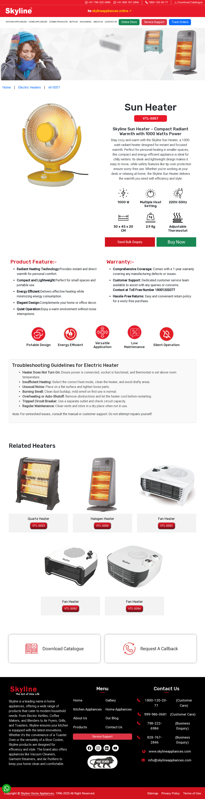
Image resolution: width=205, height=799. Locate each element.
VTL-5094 (134, 608)
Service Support (154, 22)
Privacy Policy (170, 793)
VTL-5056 (102, 525)
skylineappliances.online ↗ (91, 11)
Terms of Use (192, 793)
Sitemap (152, 793)
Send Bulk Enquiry (130, 242)
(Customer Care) (168, 702)
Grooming (85, 22)
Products (80, 727)
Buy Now (176, 242)
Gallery (111, 700)
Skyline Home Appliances (37, 793)
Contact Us (111, 22)
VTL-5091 (166, 525)
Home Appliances (38, 22)
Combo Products (58, 22)
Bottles (73, 22)
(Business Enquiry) (168, 726)
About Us (98, 22)
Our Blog (112, 718)
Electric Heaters (29, 87)
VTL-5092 (70, 608)
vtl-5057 (54, 87)
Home (6, 87)
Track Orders (180, 22)
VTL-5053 (38, 525)
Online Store (129, 22)
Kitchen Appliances (16, 22)
